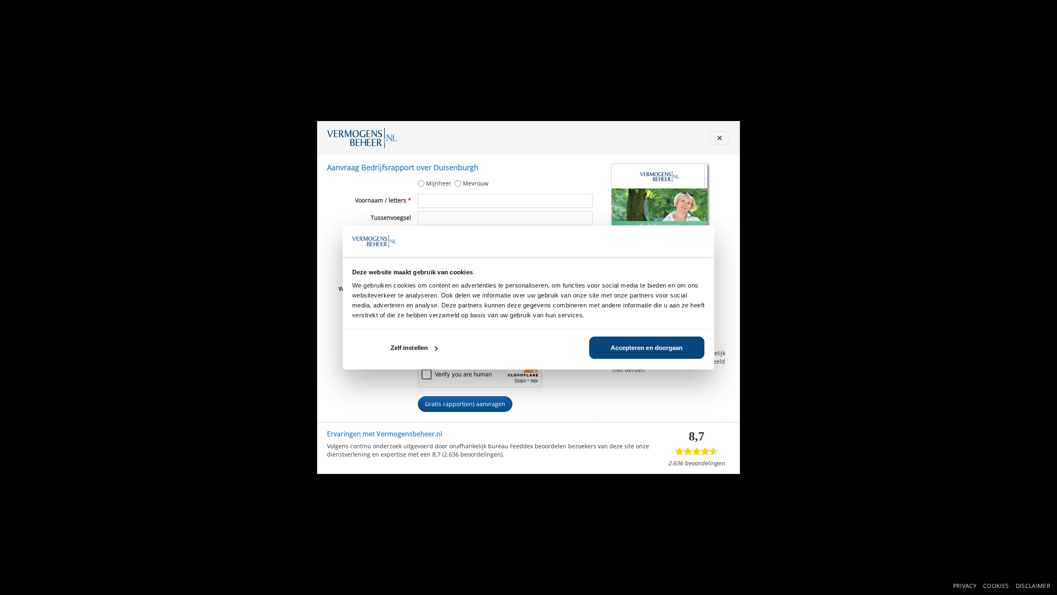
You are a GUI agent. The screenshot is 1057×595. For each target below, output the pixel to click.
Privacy (964, 586)
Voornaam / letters (383, 200)
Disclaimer (1033, 586)
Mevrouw (475, 183)
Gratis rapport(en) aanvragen (465, 404)
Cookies (996, 586)
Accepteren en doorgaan (647, 347)
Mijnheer (438, 183)
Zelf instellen (409, 347)
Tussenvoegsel (391, 217)
